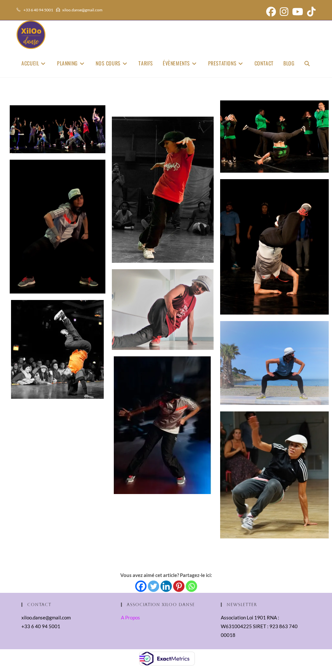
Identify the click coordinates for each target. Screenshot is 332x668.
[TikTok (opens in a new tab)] (310, 12)
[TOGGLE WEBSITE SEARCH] (307, 63)
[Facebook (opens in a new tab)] (271, 12)
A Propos (130, 617)
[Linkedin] (166, 586)
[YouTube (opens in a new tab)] (297, 12)
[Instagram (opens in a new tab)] (284, 12)
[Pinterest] (178, 586)
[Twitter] (153, 586)
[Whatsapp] (191, 586)
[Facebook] (141, 586)
